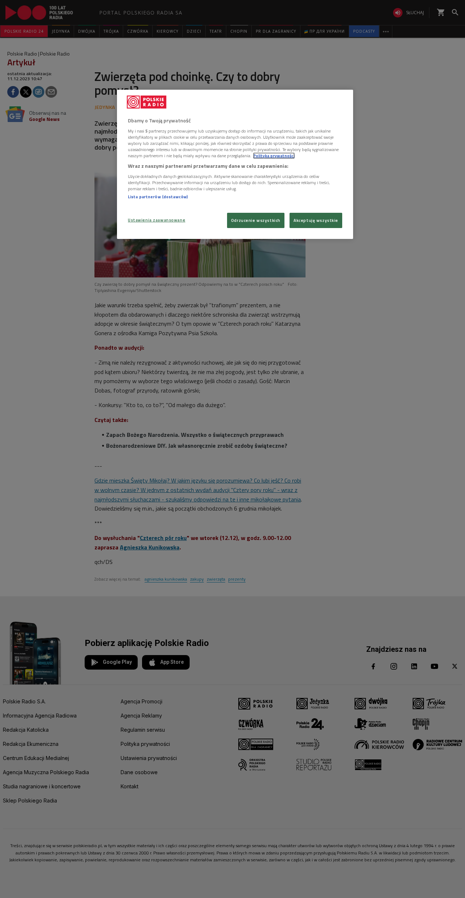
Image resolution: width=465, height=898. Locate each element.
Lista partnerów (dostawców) (158, 197)
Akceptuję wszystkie (316, 220)
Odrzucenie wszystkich (255, 220)
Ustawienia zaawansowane (156, 220)
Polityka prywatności (274, 156)
